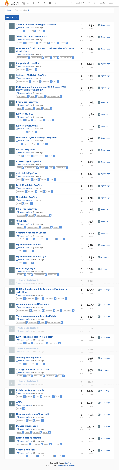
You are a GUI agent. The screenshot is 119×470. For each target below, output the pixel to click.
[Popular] (44, 3)
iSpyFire (67, 463)
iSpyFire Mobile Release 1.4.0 (31, 244)
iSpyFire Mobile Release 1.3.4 (31, 256)
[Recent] (33, 3)
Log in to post (11, 17)
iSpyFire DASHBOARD (27, 126)
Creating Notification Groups (31, 233)
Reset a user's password (28, 438)
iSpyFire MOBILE (24, 114)
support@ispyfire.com (66, 465)
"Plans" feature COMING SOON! (32, 36)
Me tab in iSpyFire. (25, 149)
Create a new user (25, 450)
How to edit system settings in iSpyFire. (36, 137)
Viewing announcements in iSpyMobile (36, 316)
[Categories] (27, 3)
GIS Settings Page (25, 268)
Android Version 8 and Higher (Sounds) (36, 24)
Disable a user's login (27, 426)
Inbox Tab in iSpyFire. (27, 209)
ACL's (19, 402)
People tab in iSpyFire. (28, 63)
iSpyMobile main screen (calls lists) (34, 337)
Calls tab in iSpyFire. (26, 173)
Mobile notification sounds (30, 390)
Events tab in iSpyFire (27, 102)
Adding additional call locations (33, 369)
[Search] (55, 3)
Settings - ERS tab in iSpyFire (31, 75)
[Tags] (39, 3)
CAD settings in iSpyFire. (28, 161)
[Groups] (50, 3)
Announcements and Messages (32, 304)
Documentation (25, 28)
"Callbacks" (22, 221)
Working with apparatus (28, 357)
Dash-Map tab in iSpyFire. (29, 185)
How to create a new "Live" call (32, 414)
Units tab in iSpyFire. (26, 197)
